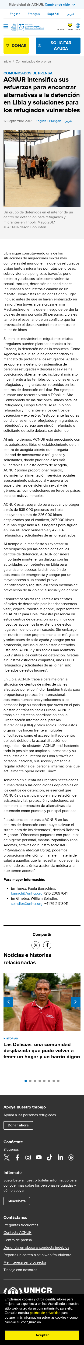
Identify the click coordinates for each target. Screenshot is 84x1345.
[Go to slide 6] (50, 1082)
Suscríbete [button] (17, 1201)
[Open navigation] (6, 27)
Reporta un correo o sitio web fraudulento (37, 1255)
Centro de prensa (18, 1240)
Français (34, 13)
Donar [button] (70, 29)
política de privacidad (45, 1313)
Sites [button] (77, 29)
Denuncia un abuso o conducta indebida (36, 1247)
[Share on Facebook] (47, 945)
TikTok (49, 1157)
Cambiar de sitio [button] (57, 4)
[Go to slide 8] (59, 1082)
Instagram (28, 1157)
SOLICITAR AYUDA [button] (61, 46)
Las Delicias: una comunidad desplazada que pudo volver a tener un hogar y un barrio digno (42, 1050)
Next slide (75, 1002)
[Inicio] (27, 27)
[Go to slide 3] (36, 1082)
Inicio (7, 61)
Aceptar (42, 1335)
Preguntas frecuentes (21, 1225)
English (15, 13)
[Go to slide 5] (45, 1082)
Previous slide (8, 1002)
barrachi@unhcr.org (26, 893)
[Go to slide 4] (40, 1082)
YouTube (39, 1157)
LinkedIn (60, 1157)
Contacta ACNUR (18, 1232)
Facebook (17, 1157)
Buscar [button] (60, 29)
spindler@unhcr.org (26, 903)
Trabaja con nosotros (20, 1269)
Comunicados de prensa (33, 61)
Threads (71, 1157)
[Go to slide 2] (31, 1082)
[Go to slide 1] (26, 1082)
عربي (70, 13)
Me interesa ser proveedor (25, 1262)
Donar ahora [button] (18, 1125)
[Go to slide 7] (54, 1082)
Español (53, 13)
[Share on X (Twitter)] (36, 945)
